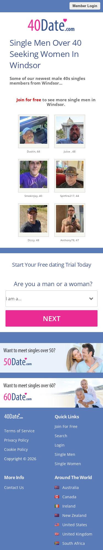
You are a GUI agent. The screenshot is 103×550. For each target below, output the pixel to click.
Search (61, 435)
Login (60, 445)
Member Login (85, 6)
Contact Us (14, 487)
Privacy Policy (16, 440)
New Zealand (74, 515)
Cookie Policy (16, 449)
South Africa (73, 543)
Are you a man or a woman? (53, 284)
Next (51, 318)
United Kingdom (77, 534)
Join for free (28, 99)
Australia (70, 487)
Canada (69, 496)
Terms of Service (19, 430)
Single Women (68, 463)
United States (74, 524)
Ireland (69, 506)
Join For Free (66, 426)
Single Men (65, 454)
